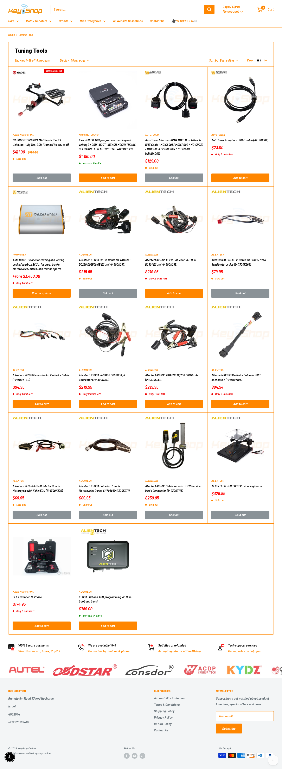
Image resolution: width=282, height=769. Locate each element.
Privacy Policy (163, 717)
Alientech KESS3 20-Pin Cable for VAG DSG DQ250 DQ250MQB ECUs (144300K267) (104, 262)
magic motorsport (23, 134)
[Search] (209, 9)
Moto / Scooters (36, 21)
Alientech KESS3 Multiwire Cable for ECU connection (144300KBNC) (236, 377)
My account (231, 11)
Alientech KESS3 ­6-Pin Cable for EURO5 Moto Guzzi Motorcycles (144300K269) (238, 262)
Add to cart (108, 177)
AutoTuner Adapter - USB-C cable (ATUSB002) (239, 140)
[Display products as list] (265, 60)
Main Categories (90, 21)
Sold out (42, 177)
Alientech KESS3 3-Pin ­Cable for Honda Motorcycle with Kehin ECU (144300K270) (38, 488)
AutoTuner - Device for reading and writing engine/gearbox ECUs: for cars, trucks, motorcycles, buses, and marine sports (38, 264)
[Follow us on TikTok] (142, 756)
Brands (63, 21)
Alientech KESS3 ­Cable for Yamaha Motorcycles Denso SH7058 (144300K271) (104, 488)
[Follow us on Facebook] (127, 756)
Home (11, 34)
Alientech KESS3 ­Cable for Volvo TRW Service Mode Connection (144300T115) (172, 488)
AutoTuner (152, 134)
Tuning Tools (26, 34)
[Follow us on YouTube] (134, 756)
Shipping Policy (164, 711)
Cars (11, 21)
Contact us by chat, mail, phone (108, 651)
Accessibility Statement (170, 698)
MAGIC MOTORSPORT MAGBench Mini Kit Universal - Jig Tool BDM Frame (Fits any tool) (41, 142)
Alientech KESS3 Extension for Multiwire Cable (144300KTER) (41, 377)
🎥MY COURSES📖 (184, 21)
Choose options (41, 293)
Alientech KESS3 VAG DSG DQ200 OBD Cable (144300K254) (171, 377)
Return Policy (163, 724)
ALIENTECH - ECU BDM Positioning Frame (236, 486)
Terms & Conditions (167, 704)
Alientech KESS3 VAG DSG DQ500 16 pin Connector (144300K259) (102, 377)
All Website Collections (128, 21)
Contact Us (157, 21)
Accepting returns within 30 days (179, 651)
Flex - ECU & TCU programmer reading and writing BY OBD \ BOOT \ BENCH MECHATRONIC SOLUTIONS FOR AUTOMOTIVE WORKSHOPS (107, 144)
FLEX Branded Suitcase (27, 597)
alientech (85, 254)
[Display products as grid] (259, 60)
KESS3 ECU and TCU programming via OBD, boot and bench (105, 599)
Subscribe (229, 728)
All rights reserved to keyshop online (29, 753)
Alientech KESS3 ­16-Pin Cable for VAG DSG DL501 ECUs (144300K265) (170, 262)
